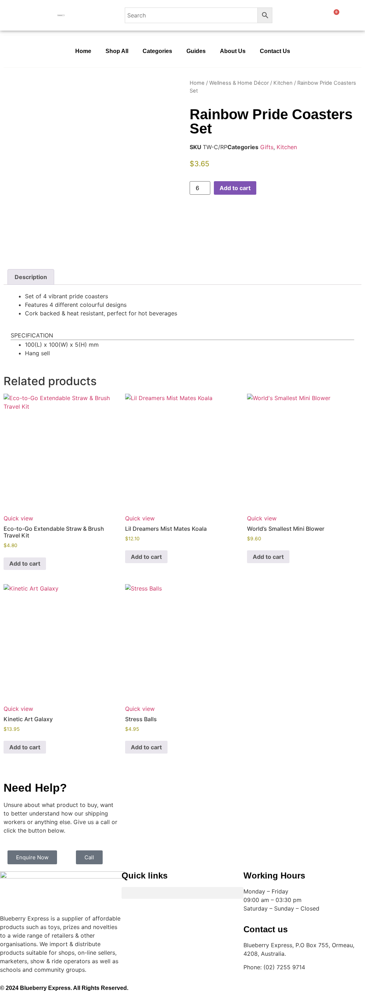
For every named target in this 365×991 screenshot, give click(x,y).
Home (83, 51)
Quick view (18, 518)
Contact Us (275, 51)
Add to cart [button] (24, 563)
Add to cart (235, 188)
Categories (157, 51)
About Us (233, 51)
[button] (182, 893)
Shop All (117, 51)
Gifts (266, 147)
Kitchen (283, 83)
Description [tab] (31, 276)
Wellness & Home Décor (239, 83)
